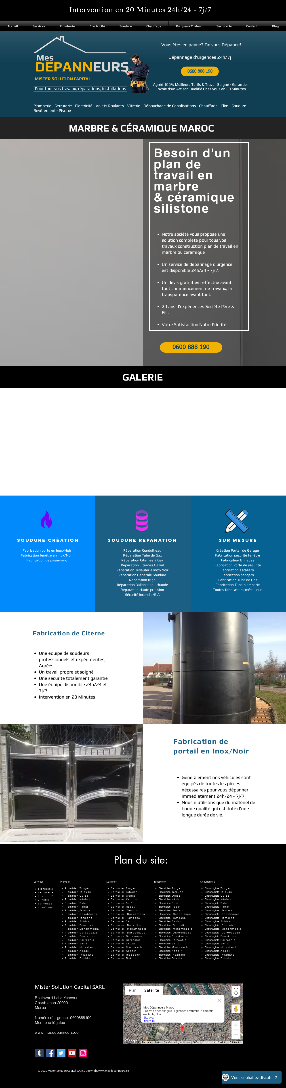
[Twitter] (61, 1053)
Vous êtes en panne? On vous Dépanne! (201, 44)
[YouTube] (72, 1053)
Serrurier (111, 881)
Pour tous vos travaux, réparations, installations (80, 88)
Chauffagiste (207, 881)
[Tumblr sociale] (39, 1053)
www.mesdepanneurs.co (56, 1032)
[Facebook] (50, 1053)
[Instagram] (83, 1053)
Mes (45, 57)
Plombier (65, 881)
